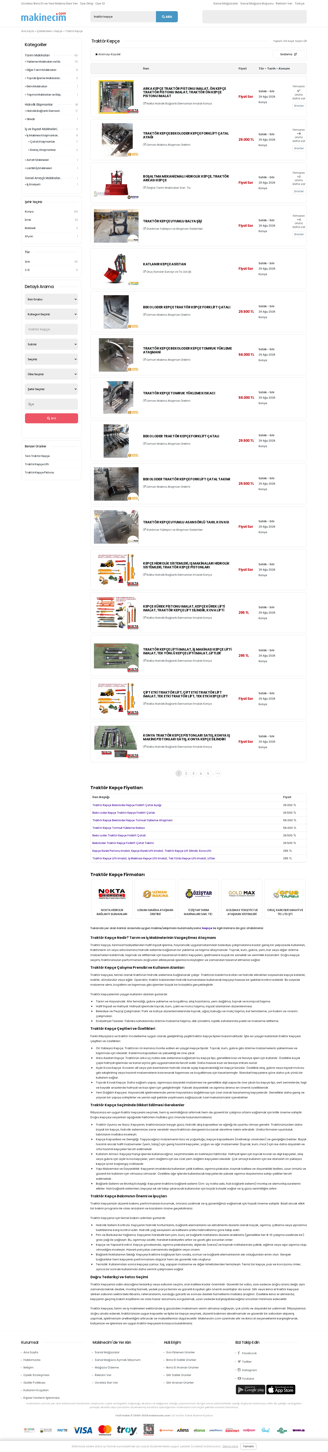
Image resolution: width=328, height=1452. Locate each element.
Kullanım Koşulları (36, 1390)
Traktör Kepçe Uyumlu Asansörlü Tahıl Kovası (186, 522)
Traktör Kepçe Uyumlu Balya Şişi (172, 221)
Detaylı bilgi (230, 1446)
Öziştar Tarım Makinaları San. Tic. (168, 188)
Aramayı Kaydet (109, 54)
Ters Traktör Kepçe (37, 456)
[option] (112, 899)
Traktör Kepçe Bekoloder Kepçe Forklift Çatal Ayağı (186, 135)
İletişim (28, 1367)
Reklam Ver (284, 3)
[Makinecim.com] (43, 16)
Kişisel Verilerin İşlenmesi (41, 1398)
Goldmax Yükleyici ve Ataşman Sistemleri (174, 229)
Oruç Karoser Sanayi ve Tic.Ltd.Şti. (169, 272)
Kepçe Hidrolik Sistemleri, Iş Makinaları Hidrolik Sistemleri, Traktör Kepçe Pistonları (186, 565)
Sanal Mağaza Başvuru (257, 3)
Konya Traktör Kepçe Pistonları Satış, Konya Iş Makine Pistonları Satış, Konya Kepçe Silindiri (186, 737)
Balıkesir (51, 228)
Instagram (249, 1370)
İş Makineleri (44, 31)
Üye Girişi (86, 3)
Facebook (249, 1353)
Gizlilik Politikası (34, 1382)
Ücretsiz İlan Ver (106, 1382)
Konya (51, 211)
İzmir (51, 220)
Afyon (51, 236)
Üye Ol (100, 3)
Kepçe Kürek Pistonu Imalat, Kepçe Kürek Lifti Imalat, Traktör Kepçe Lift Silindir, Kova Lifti (184, 608)
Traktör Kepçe (74, 31)
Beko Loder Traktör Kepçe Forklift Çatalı (181, 436)
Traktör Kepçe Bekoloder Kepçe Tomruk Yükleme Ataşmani (187, 350)
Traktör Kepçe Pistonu (39, 472)
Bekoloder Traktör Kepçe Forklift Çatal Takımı (186, 479)
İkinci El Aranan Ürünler (182, 1367)
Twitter (247, 1362)
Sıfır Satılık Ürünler (178, 1375)
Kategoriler (36, 45)
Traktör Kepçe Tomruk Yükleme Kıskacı (179, 393)
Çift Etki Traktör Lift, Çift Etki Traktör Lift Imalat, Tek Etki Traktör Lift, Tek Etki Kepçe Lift (185, 694)
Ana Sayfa (27, 31)
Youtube (248, 1378)
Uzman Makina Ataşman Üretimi (168, 145)
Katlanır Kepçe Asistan (164, 264)
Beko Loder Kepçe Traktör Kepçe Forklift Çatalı (186, 307)
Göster (299, 106)
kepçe (207, 928)
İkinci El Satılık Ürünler (181, 1360)
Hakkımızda (31, 1360)
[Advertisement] (254, 16)
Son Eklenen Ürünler (180, 1352)
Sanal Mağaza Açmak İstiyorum (118, 1360)
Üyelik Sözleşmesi (36, 1375)
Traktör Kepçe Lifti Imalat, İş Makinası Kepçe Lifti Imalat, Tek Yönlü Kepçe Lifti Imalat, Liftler (187, 651)
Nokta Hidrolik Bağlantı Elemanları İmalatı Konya (179, 103)
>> (218, 773)
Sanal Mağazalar (225, 3)
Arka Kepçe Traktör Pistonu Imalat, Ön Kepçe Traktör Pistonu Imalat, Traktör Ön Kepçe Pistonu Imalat (184, 92)
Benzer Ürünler (35, 446)
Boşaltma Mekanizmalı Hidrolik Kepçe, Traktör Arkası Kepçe (186, 178)
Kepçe (58, 31)
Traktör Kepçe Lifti (37, 464)
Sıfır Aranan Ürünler (180, 1382)
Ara (168, 16)
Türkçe (300, 3)
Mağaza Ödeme (107, 1367)
